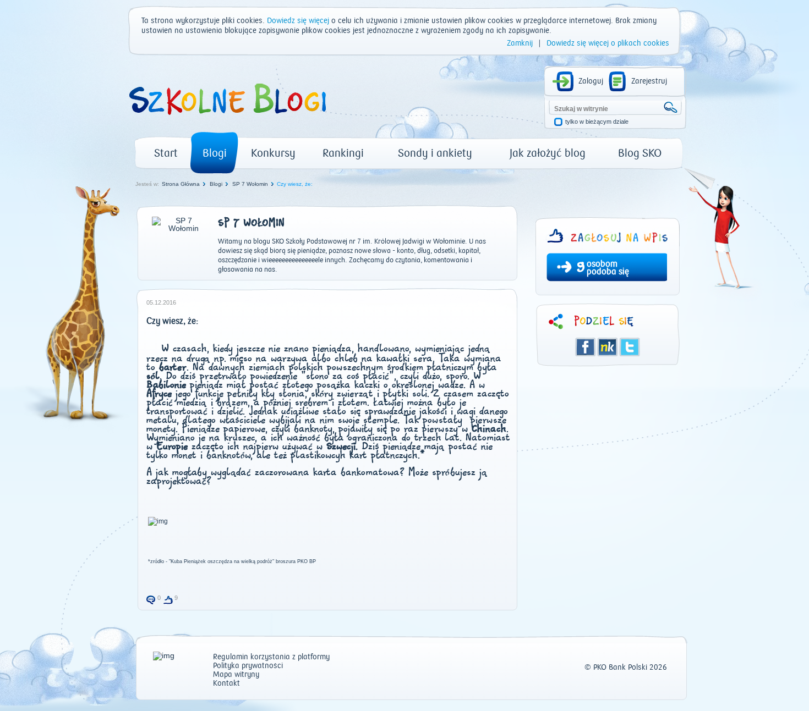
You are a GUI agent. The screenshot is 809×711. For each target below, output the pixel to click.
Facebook (585, 347)
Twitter (629, 347)
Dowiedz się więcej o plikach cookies (607, 43)
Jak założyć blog (548, 153)
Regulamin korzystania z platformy (271, 657)
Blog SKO (640, 153)
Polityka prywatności (248, 666)
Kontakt (226, 684)
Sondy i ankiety (435, 153)
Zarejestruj (649, 81)
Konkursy (273, 153)
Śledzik (607, 347)
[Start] (227, 118)
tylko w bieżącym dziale (596, 122)
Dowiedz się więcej (298, 20)
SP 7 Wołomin (250, 184)
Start (166, 153)
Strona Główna (181, 184)
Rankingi (343, 153)
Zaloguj (590, 81)
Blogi (215, 153)
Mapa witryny (236, 675)
